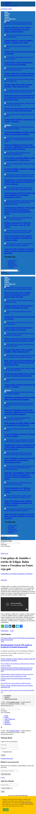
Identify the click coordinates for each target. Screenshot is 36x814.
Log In (3, 777)
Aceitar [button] (5, 809)
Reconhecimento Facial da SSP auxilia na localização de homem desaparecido (16, 646)
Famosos (7, 20)
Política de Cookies (26, 802)
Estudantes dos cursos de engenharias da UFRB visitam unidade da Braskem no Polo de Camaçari (19, 182)
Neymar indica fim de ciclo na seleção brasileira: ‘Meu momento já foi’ (18, 85)
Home (6, 12)
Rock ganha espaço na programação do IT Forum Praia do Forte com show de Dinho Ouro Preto (19, 97)
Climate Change (13, 265)
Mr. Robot (11, 262)
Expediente (7, 2)
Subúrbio (7, 14)
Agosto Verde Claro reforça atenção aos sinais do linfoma (16, 683)
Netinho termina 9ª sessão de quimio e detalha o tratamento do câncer (18, 41)
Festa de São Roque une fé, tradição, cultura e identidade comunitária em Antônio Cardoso (18, 238)
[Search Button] (19, 709)
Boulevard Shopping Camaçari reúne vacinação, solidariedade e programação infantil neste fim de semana (19, 147)
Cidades (6, 17)
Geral (6, 553)
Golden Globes (12, 260)
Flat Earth (11, 267)
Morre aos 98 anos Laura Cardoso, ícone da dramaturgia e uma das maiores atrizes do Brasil (17, 29)
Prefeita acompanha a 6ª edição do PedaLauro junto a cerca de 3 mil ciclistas (17, 225)
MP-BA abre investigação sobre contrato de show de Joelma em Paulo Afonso (19, 110)
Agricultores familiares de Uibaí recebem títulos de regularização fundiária (19, 133)
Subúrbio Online (14, 702)
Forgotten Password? (7, 758)
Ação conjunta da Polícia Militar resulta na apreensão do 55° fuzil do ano (19, 159)
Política (6, 15)
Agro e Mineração (10, 19)
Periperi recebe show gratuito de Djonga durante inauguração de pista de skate (19, 74)
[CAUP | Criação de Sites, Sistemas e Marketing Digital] (12, 705)
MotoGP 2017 (12, 264)
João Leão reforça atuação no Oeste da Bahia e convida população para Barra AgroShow (19, 251)
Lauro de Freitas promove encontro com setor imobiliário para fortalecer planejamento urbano (19, 195)
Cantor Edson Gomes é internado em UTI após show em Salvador (18, 63)
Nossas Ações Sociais (10, 5)
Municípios (7, 125)
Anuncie (6, 4)
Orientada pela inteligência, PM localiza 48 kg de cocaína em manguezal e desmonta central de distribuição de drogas (19, 211)
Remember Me (7, 752)
